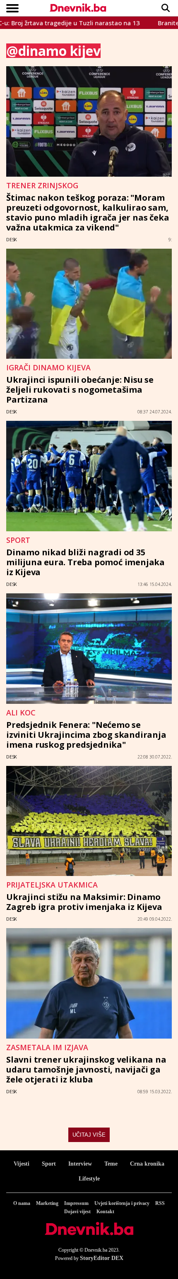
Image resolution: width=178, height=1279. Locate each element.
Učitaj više (89, 1135)
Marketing (47, 1203)
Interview (80, 1164)
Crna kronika (147, 1164)
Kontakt (105, 1211)
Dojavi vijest (77, 1211)
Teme (111, 1164)
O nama (21, 1203)
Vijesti (21, 1164)
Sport (49, 1164)
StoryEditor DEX (101, 1258)
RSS (160, 1203)
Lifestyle (89, 1179)
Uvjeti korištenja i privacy (121, 1203)
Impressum (76, 1203)
